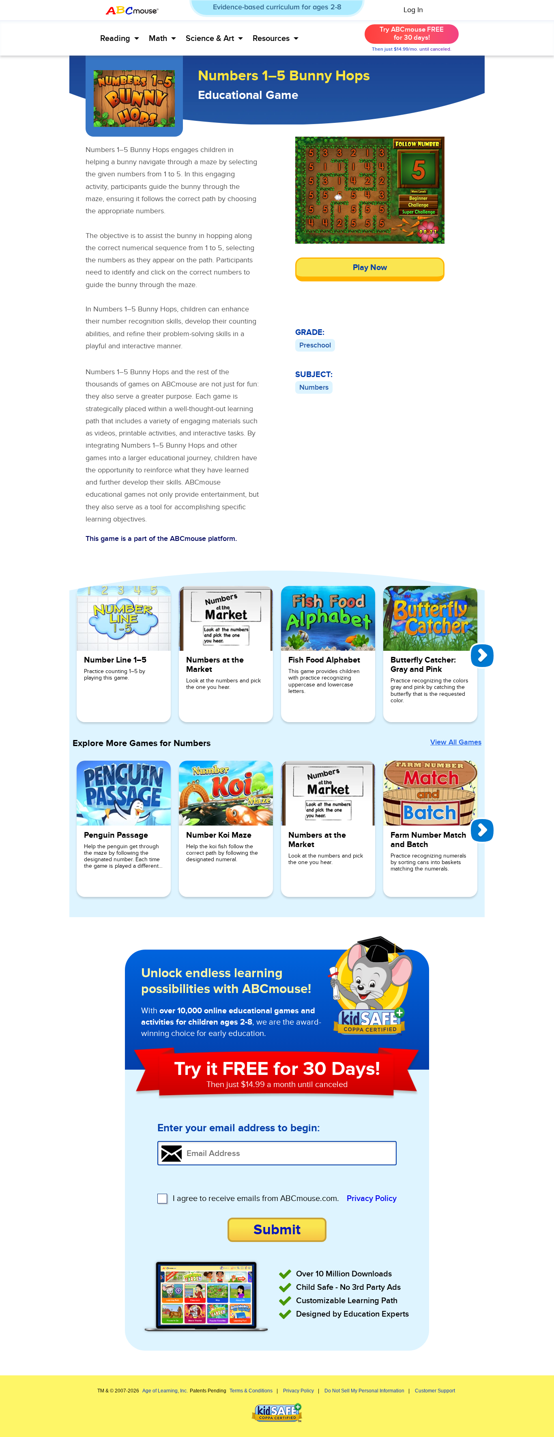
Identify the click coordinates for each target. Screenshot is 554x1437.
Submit (277, 1230)
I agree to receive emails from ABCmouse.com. (256, 1198)
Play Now (370, 267)
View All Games (455, 742)
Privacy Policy (372, 1198)
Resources (271, 38)
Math (158, 38)
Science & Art (210, 38)
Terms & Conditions (251, 1391)
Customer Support (435, 1391)
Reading (115, 38)
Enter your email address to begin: (238, 1128)
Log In (413, 10)
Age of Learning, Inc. (165, 1391)
